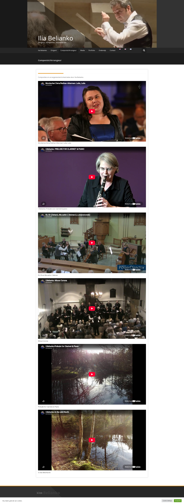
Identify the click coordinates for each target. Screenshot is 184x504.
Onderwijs (102, 50)
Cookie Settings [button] (167, 501)
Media (82, 50)
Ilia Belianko (55, 38)
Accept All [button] (177, 501)
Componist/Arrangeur (68, 50)
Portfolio (92, 50)
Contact (112, 50)
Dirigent (54, 50)
